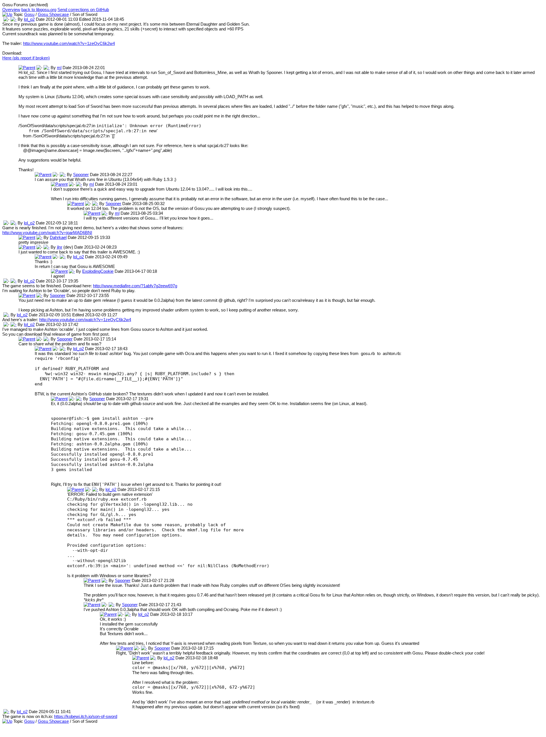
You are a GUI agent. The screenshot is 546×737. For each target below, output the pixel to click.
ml (59, 67)
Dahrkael (58, 237)
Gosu (29, 14)
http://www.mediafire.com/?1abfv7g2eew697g (135, 285)
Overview (11, 9)
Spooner (81, 174)
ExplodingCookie (97, 271)
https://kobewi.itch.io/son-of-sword (85, 716)
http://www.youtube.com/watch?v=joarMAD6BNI (47, 232)
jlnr (59, 247)
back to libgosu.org (38, 9)
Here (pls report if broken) (26, 57)
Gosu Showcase (53, 14)
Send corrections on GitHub (83, 9)
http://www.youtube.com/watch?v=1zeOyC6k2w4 (69, 43)
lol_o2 (29, 19)
